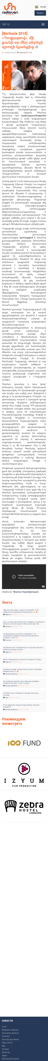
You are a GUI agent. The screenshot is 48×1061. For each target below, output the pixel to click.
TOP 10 (5, 24)
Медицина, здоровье (10, 1030)
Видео (40, 13)
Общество (8, 614)
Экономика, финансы (10, 1033)
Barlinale (22, 53)
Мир (3, 1046)
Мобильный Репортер (10, 1059)
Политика (8, 626)
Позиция (5, 1049)
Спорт (7, 697)
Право (4, 1055)
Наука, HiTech (7, 1043)
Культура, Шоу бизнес (11, 674)
